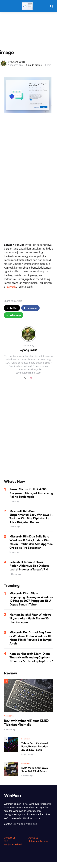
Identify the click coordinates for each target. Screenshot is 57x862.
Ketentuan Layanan (38, 840)
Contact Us (9, 837)
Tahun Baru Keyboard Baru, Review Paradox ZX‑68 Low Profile (34, 746)
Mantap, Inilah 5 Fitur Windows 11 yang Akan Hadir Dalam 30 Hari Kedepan (30, 618)
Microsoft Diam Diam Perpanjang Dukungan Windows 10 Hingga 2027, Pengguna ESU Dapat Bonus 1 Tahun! (31, 599)
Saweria (11, 286)
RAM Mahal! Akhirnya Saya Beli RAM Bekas (34, 769)
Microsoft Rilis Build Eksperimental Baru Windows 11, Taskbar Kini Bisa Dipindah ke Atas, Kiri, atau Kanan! (31, 516)
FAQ (6, 840)
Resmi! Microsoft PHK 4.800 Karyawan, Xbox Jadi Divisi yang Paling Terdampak (31, 492)
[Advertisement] (28, 24)
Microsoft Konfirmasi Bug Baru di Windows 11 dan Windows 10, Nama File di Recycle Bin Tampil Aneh (31, 638)
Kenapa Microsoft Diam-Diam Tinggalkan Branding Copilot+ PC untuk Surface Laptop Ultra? (31, 657)
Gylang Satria (18, 61)
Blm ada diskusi (33, 64)
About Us (33, 837)
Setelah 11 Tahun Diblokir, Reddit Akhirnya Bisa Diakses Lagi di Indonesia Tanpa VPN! (29, 565)
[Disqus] (28, 427)
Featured (25, 739)
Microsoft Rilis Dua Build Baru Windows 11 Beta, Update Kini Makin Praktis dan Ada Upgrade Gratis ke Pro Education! (31, 542)
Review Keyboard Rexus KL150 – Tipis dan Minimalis (27, 722)
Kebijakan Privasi (13, 844)
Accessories (9, 716)
